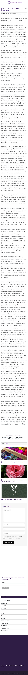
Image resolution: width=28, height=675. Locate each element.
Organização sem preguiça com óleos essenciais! (14, 462)
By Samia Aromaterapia (20, 22)
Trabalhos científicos (5, 628)
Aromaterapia (20, 14)
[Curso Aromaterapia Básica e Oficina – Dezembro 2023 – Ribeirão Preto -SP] (14, 471)
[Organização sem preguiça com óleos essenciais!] (14, 453)
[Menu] (2, 2)
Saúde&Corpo (4, 625)
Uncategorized (4, 630)
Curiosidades (4, 610)
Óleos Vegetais (4, 623)
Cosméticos (3, 608)
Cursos (2, 613)
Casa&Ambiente (4, 605)
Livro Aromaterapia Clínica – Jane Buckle (12, 499)
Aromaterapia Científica (8, 22)
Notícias (25, 14)
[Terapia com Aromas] (14, 2)
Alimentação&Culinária (6, 600)
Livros (2, 615)
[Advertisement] (12, 559)
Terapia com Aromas (7, 13)
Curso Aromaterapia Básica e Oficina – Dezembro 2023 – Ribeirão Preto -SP (14, 480)
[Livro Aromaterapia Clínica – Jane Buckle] (14, 491)
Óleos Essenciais (4, 620)
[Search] (26, 2)
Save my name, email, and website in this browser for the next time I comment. (13, 537)
